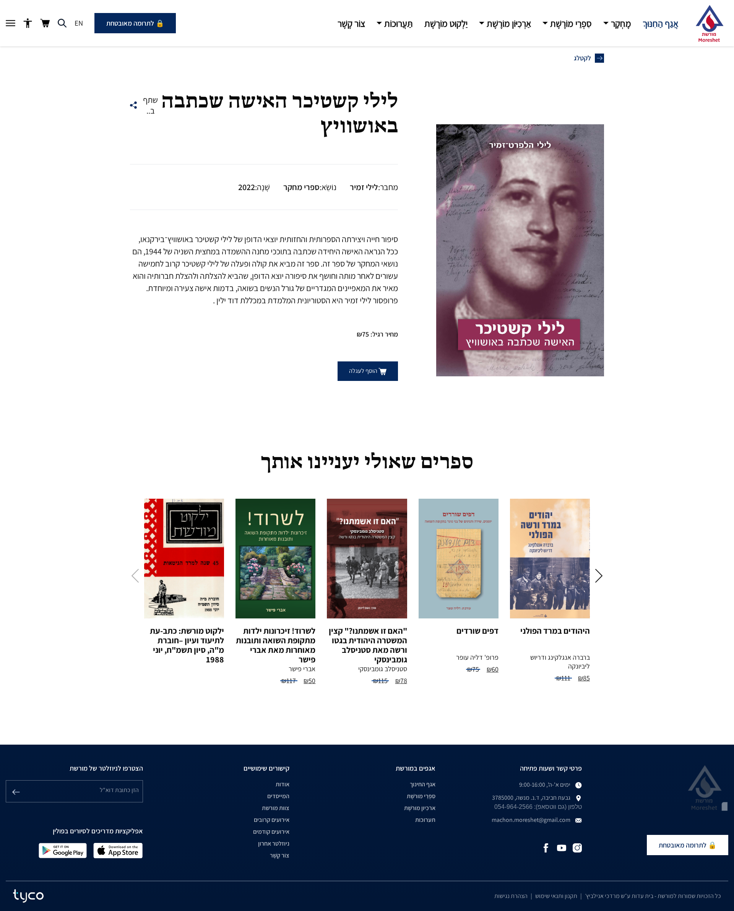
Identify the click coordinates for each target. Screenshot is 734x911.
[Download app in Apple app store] (118, 850)
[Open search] (62, 23)
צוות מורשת (275, 808)
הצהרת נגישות (511, 896)
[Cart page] (45, 23)
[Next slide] (599, 575)
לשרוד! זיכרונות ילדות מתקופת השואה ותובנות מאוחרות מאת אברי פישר (275, 645)
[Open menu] (10, 23)
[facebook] (545, 847)
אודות (282, 784)
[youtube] (561, 847)
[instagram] (577, 847)
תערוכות (425, 820)
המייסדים (278, 796)
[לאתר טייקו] (28, 896)
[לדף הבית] (709, 23)
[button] (617, 23)
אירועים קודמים (271, 832)
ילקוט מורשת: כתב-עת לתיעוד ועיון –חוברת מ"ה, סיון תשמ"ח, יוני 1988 (187, 645)
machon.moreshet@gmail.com (531, 820)
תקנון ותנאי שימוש (556, 896)
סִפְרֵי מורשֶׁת (421, 796)
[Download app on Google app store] (63, 850)
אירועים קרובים (271, 820)
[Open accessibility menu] (27, 23)
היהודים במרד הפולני (555, 630)
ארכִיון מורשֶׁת (419, 808)
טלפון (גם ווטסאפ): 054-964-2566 (538, 807)
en (79, 23)
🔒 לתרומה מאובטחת (135, 23)
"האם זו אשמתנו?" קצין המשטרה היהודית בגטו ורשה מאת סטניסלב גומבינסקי (368, 645)
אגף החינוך (422, 784)
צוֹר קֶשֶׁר (279, 855)
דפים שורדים (477, 630)
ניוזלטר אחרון (273, 843)
